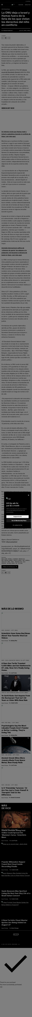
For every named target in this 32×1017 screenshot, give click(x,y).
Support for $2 (17, 516)
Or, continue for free (17, 525)
